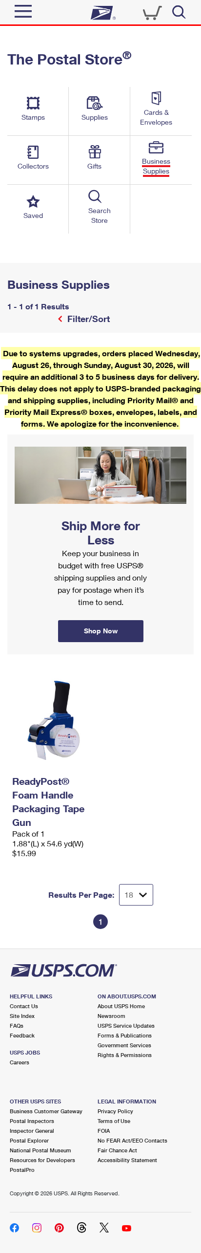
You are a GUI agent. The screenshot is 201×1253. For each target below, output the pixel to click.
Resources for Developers (42, 1160)
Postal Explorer (29, 1140)
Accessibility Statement (127, 1160)
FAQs (16, 1025)
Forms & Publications (125, 1035)
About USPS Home (121, 1006)
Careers (19, 1062)
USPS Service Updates (126, 1025)
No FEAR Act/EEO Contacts (132, 1140)
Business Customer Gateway (46, 1111)
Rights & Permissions (125, 1055)
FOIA (104, 1130)
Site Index (22, 1016)
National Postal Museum (40, 1150)
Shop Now (19, 438)
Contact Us (24, 1006)
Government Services (124, 1045)
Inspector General (32, 1130)
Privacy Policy (115, 1111)
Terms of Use (114, 1121)
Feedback (22, 1035)
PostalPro (22, 1170)
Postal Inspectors (32, 1121)
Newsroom (111, 1016)
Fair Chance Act (117, 1150)
